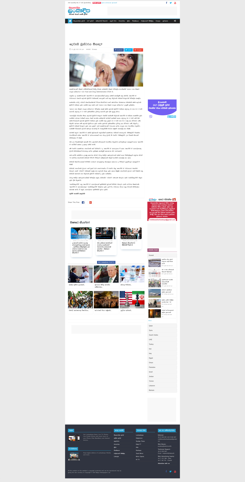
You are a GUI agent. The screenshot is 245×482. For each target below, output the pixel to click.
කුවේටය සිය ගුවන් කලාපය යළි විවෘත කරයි (167, 261)
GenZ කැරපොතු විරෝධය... (79, 310)
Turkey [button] (151, 344)
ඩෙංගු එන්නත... (126, 285)
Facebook (119, 50)
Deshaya (138, 450)
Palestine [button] (152, 367)
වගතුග (158, 21)
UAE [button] (150, 339)
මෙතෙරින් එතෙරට (102, 21)
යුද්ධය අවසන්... (126, 310)
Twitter (129, 50)
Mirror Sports (140, 456)
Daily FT (138, 444)
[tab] (162, 255)
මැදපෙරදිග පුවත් (79, 21)
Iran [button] (150, 349)
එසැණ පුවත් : (97, 2)
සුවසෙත (165, 21)
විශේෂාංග (135, 21)
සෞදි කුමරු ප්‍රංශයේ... (77, 285)
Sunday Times (140, 441)
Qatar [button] (151, 326)
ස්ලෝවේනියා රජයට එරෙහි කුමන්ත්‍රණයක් (113, 2)
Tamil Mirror (139, 453)
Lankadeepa (139, 435)
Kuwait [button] (151, 255)
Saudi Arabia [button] (153, 335)
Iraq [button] (150, 353)
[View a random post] (175, 21)
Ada (137, 447)
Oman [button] (151, 363)
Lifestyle (116, 456)
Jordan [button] (151, 376)
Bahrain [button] (151, 390)
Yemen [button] (151, 381)
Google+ (139, 50)
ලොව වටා (113, 21)
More (150, 320)
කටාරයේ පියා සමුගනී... (103, 310)
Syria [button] (150, 330)
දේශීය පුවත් (117, 438)
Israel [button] (151, 372)
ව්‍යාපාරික (122, 21)
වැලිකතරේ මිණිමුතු (147, 21)
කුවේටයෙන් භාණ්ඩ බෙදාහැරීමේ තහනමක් (167, 282)
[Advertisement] (142, 11)
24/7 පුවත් (90, 21)
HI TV (138, 459)
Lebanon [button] (152, 386)
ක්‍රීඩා (128, 21)
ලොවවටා (116, 441)
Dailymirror (139, 438)
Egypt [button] (151, 358)
